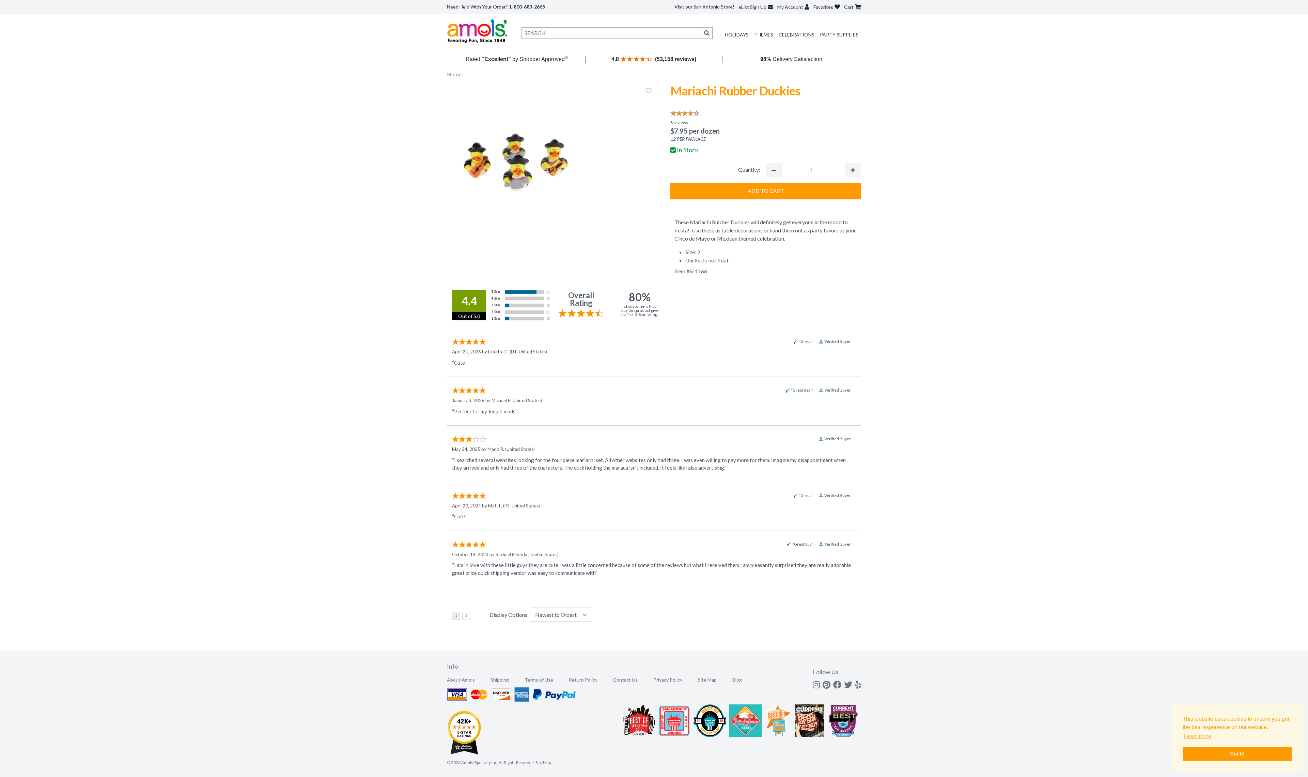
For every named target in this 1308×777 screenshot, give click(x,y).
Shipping (499, 680)
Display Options (508, 614)
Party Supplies (839, 34)
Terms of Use (539, 680)
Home (454, 74)
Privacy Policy (667, 680)
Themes (763, 34)
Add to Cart (766, 190)
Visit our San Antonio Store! (704, 7)
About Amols (461, 680)
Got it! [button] (1237, 754)
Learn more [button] (1197, 736)
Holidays (737, 34)
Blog (737, 680)
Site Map (707, 680)
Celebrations (796, 34)
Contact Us (625, 680)
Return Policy (583, 680)
